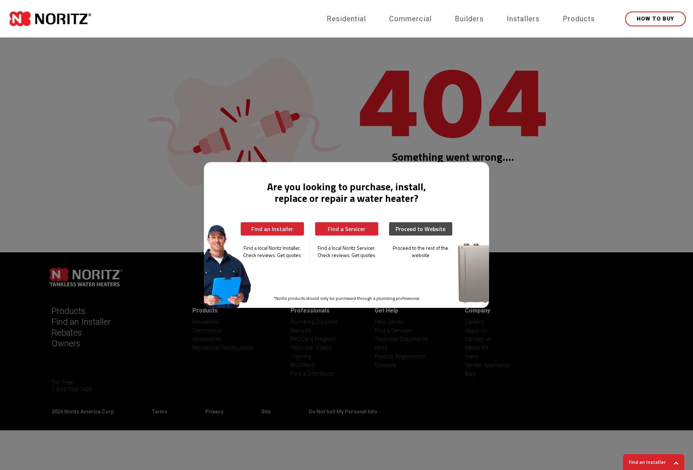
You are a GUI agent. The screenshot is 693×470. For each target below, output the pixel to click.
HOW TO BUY (655, 18)
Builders (469, 18)
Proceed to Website (420, 229)
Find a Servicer (346, 229)
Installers (523, 18)
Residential (346, 18)
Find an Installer (272, 229)
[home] (161, 18)
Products (579, 18)
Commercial (410, 18)
